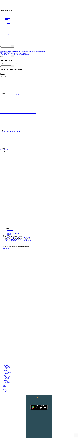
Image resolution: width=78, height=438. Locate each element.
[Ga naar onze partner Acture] (15, 155)
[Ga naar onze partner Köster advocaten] (69, 160)
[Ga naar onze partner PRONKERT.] (22, 160)
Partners (4, 37)
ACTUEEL (5, 14)
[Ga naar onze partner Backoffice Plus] (7, 155)
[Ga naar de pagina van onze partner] (10, 256)
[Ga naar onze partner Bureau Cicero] (43, 155)
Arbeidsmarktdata (8, 372)
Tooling (6, 381)
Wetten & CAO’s (8, 376)
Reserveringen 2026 (11, 232)
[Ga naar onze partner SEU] (15, 160)
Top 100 (4, 39)
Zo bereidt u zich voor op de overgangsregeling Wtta (9, 94)
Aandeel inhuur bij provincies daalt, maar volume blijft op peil (11, 131)
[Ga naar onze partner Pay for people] (7, 164)
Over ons (4, 43)
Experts (4, 40)
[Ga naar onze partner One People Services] (29, 155)
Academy (4, 38)
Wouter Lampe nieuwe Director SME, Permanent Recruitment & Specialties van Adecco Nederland (18, 113)
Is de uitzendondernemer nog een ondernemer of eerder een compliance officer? (14, 54)
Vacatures (4, 387)
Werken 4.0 (7, 373)
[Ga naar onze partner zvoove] (53, 155)
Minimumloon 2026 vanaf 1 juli (13, 233)
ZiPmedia (4, 391)
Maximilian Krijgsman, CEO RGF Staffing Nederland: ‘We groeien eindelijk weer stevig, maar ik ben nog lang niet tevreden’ (23, 51)
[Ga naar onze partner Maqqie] (38, 160)
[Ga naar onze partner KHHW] (47, 155)
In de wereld (5, 370)
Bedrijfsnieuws (7, 366)
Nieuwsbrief (5, 42)
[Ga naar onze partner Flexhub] (7, 160)
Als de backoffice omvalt (4, 52)
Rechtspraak (7, 378)
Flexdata (6, 368)
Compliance (7, 377)
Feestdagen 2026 (10, 234)
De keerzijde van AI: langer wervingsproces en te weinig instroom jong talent (14, 149)
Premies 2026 (9, 231)
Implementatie (7, 382)
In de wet (4, 375)
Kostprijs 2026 (10, 230)
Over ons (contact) (6, 390)
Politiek (6, 371)
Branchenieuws (8, 367)
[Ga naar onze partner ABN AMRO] (62, 160)
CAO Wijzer (5, 41)
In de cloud (5, 380)
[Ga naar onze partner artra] (46, 160)
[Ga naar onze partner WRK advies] (14, 164)
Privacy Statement (6, 392)
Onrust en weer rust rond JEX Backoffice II (8, 50)
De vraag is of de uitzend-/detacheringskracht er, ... (18, 240)
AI (5, 383)
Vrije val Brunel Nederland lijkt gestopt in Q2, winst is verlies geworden (13, 53)
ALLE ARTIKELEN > (9, 35)
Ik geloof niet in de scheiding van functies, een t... (16, 239)
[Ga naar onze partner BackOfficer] (22, 155)
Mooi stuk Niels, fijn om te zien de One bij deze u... (17, 237)
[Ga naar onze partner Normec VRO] (30, 160)
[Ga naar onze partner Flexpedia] (37, 155)
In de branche (5, 365)
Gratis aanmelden (6, 248)
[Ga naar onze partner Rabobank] (54, 160)
